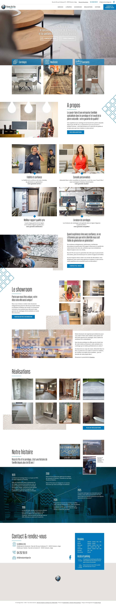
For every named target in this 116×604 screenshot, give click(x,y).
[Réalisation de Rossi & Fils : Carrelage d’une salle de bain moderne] (46, 399)
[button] (58, 579)
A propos (69, 7)
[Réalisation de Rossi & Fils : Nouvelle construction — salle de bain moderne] (93, 423)
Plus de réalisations (93, 428)
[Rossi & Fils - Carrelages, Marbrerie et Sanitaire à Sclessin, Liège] (7, 7)
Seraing (92, 357)
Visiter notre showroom (23, 317)
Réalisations (88, 7)
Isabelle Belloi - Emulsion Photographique (72, 602)
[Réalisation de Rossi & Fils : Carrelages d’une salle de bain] (69, 423)
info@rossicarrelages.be (105, 2)
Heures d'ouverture (83, 2)
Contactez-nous (50, 38)
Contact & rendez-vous (109, 7)
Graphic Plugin (98, 602)
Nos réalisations (76, 132)
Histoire (97, 7)
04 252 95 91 (94, 2)
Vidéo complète (68, 38)
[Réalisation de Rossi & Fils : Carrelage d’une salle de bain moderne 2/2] (22, 399)
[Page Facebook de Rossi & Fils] (114, 2)
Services (60, 7)
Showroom (78, 7)
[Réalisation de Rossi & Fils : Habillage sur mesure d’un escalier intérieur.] (22, 423)
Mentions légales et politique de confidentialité (47, 602)
